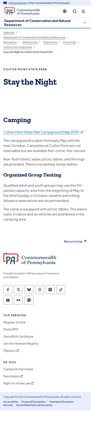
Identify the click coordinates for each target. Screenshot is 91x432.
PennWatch (11, 376)
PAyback (9, 350)
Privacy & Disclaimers (34, 401)
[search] (74, 11)
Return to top (73, 241)
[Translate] (65, 11)
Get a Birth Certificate (18, 336)
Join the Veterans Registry (21, 343)
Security (8, 405)
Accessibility (10, 401)
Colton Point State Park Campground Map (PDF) (43, 132)
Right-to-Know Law (16, 383)
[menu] (83, 11)
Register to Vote (14, 322)
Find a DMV (10, 329)
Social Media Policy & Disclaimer (34, 405)
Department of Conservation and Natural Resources (37, 23)
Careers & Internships (18, 369)
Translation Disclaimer (61, 401)
